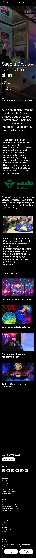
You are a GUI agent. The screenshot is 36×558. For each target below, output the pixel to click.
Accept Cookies (26, 551)
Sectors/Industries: (7, 93)
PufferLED (5, 485)
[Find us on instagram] (13, 470)
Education (5, 527)
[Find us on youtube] (26, 470)
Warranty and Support (9, 491)
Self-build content (8, 502)
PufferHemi (5, 483)
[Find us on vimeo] (22, 470)
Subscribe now (8, 459)
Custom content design (9, 506)
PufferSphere (6, 481)
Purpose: (4, 98)
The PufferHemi (10, 140)
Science (4, 525)
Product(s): (5, 87)
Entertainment (6, 529)
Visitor (4, 523)
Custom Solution (7, 489)
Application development (10, 508)
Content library (7, 510)
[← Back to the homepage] (13, 2)
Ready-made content (9, 504)
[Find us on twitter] (17, 470)
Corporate (5, 520)
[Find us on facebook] (8, 470)
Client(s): (4, 81)
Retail (4, 531)
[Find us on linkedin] (4, 470)
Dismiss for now (11, 551)
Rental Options (6, 493)
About (4, 539)
